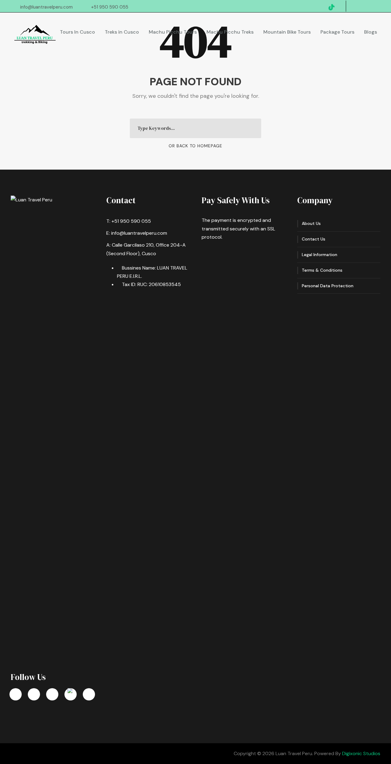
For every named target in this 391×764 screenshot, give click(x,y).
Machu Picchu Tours (173, 32)
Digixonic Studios (361, 753)
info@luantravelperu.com (46, 7)
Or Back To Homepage (195, 146)
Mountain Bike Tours (287, 32)
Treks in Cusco (122, 32)
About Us (311, 223)
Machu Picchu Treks (230, 32)
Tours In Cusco (77, 32)
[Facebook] (15, 694)
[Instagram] (52, 694)
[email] (357, 7)
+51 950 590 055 (109, 7)
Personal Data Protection (327, 285)
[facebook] (367, 7)
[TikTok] (70, 694)
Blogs (370, 32)
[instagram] (377, 7)
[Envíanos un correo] (89, 694)
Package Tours (337, 32)
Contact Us (313, 239)
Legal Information (319, 254)
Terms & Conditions (322, 270)
